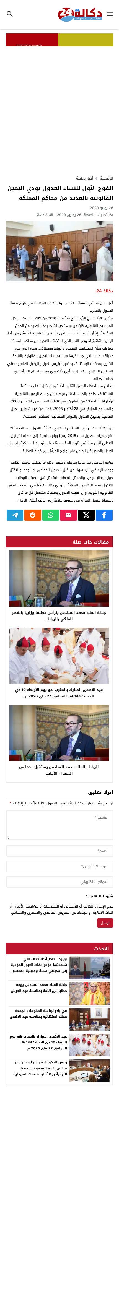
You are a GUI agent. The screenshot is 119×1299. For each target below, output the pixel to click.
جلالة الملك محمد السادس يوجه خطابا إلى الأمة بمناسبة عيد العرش (39, 988)
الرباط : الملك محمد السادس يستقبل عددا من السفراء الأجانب (59, 770)
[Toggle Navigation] (111, 14)
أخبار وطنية (84, 178)
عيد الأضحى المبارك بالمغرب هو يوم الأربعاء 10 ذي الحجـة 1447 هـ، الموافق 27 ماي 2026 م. (59, 693)
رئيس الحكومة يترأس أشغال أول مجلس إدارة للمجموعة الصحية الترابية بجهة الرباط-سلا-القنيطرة (40, 1068)
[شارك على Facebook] (104, 515)
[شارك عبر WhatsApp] (51, 515)
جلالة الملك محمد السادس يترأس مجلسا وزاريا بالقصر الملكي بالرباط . (59, 615)
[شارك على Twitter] (86, 515)
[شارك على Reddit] (33, 515)
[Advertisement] (59, 108)
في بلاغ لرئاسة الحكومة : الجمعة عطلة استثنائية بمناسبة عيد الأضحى (38, 1014)
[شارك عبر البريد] (68, 515)
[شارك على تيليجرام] (15, 515)
